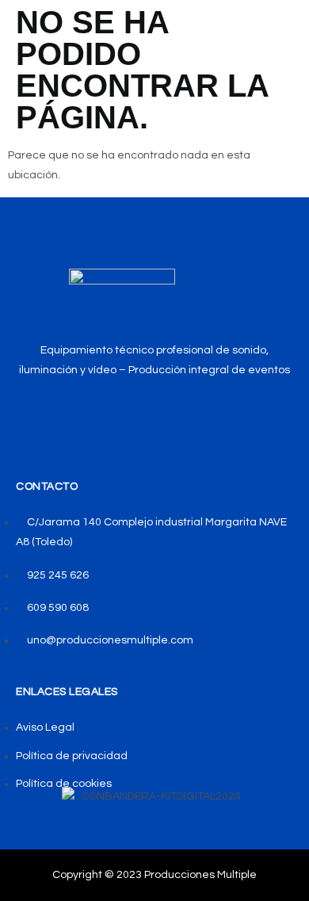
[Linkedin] (192, 415)
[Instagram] (155, 415)
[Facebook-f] (117, 415)
